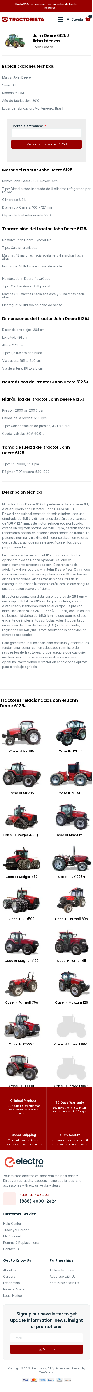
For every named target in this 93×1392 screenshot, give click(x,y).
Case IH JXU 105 (71, 751)
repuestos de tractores (21, 652)
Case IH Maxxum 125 (71, 1002)
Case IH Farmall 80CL (71, 1086)
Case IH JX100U (21, 1086)
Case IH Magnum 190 (22, 960)
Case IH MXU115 (21, 751)
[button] (61, 19)
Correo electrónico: (27, 126)
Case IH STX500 (21, 919)
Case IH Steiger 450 (21, 877)
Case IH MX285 (21, 793)
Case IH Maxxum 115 (72, 835)
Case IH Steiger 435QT (21, 835)
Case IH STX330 (21, 1044)
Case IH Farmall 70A (21, 1002)
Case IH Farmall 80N (71, 919)
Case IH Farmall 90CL (71, 1044)
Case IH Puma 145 (71, 960)
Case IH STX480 (71, 793)
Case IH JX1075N (71, 877)
